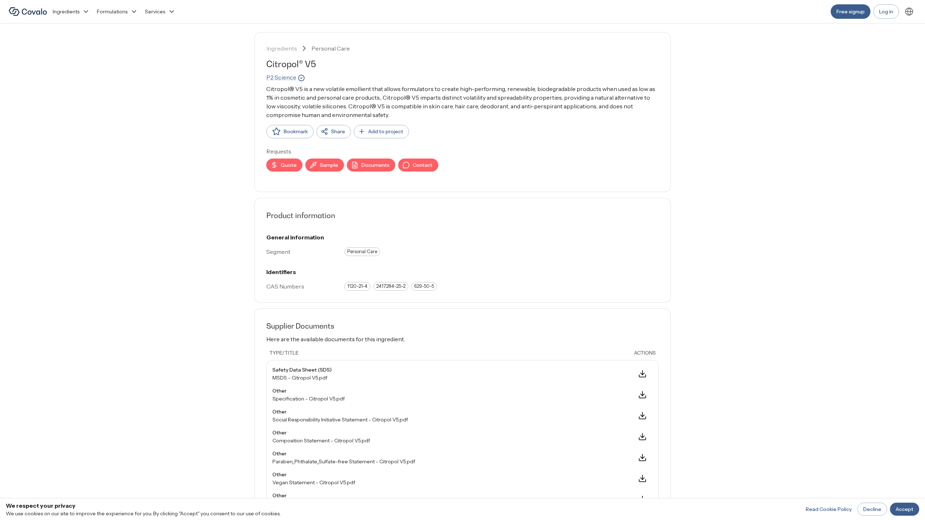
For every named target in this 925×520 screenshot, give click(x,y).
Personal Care (330, 48)
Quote (289, 165)
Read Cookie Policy (829, 509)
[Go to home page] (28, 11)
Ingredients (66, 11)
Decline (872, 509)
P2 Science (281, 77)
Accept (904, 509)
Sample (329, 165)
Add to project (385, 131)
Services (155, 11)
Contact (423, 165)
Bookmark (296, 131)
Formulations (112, 11)
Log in (886, 11)
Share (338, 131)
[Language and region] (909, 11)
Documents (375, 165)
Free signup (850, 11)
